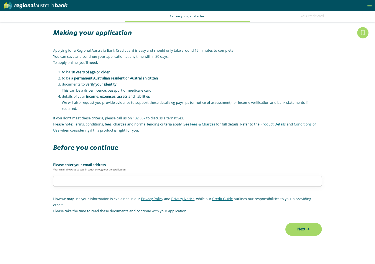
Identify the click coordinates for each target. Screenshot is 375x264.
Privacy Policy (152, 198)
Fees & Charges (202, 124)
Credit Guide (222, 198)
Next (301, 229)
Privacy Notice (182, 198)
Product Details (273, 124)
